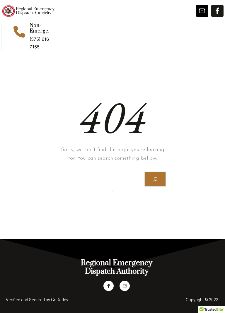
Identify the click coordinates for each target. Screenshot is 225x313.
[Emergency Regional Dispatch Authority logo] (28, 11)
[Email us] (125, 286)
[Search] (155, 179)
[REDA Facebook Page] (108, 286)
